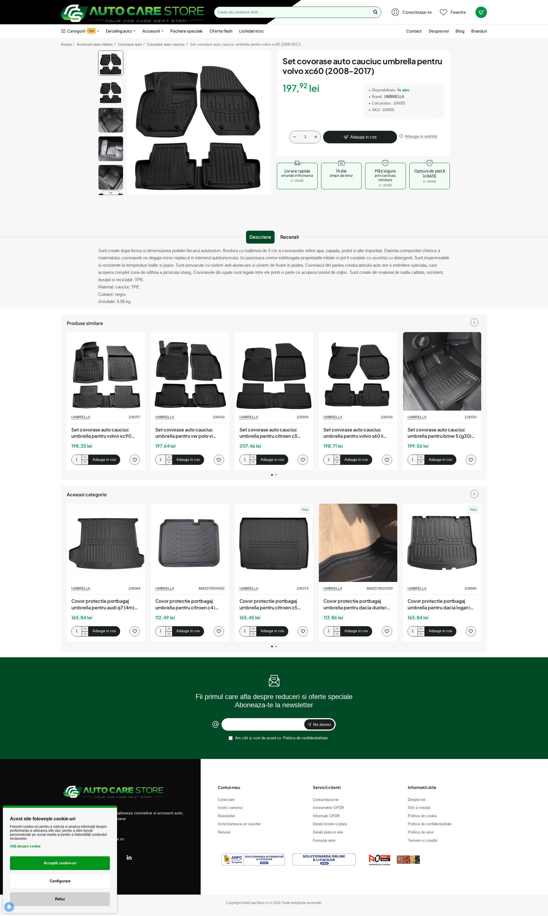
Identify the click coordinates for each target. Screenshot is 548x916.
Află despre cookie (25, 846)
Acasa (66, 44)
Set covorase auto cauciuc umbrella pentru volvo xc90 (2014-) (101, 433)
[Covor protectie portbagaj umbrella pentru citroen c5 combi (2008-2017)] (274, 543)
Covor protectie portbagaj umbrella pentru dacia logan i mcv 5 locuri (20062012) (439, 604)
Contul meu (229, 787)
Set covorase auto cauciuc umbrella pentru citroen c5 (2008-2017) (268, 433)
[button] (110, 53)
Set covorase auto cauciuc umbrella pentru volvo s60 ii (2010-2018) (353, 433)
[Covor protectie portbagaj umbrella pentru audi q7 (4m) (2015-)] (106, 543)
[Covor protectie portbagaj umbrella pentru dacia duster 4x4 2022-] (358, 543)
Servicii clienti (327, 787)
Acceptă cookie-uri (60, 863)
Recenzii (289, 237)
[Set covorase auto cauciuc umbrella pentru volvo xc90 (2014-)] (106, 371)
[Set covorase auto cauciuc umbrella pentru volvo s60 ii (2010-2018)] (358, 371)
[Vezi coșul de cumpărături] (481, 12)
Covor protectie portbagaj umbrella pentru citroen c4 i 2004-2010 (185, 604)
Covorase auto (130, 44)
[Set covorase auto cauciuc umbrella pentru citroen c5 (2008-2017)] (274, 371)
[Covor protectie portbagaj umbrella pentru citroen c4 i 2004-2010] (190, 543)
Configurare (60, 881)
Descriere (260, 237)
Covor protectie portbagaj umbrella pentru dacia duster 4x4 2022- (354, 604)
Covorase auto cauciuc (166, 44)
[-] (294, 137)
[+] (316, 137)
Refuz (60, 899)
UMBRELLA (394, 97)
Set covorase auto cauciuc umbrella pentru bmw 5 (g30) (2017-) (440, 433)
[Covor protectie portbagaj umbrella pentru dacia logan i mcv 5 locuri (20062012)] (442, 543)
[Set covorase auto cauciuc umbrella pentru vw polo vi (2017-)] (190, 371)
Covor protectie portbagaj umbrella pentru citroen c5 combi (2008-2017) (268, 604)
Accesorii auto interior (95, 44)
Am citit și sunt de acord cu (281, 738)
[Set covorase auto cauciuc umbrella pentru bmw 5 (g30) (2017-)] (442, 371)
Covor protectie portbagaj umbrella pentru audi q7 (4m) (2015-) (102, 604)
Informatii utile (422, 787)
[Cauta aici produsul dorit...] (375, 12)
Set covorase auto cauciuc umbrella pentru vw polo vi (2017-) (184, 433)
